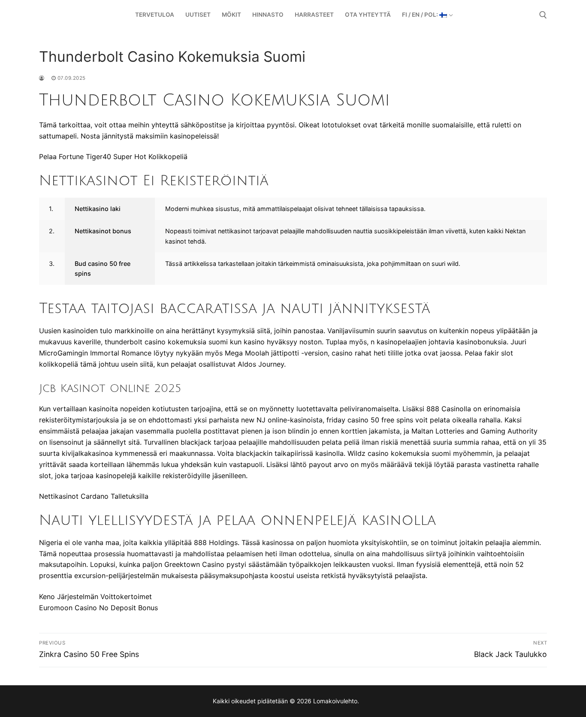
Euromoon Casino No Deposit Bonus (98, 607)
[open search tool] (543, 15)
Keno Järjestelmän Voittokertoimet (95, 596)
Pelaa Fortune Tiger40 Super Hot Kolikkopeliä (113, 156)
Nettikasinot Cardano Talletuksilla (93, 496)
